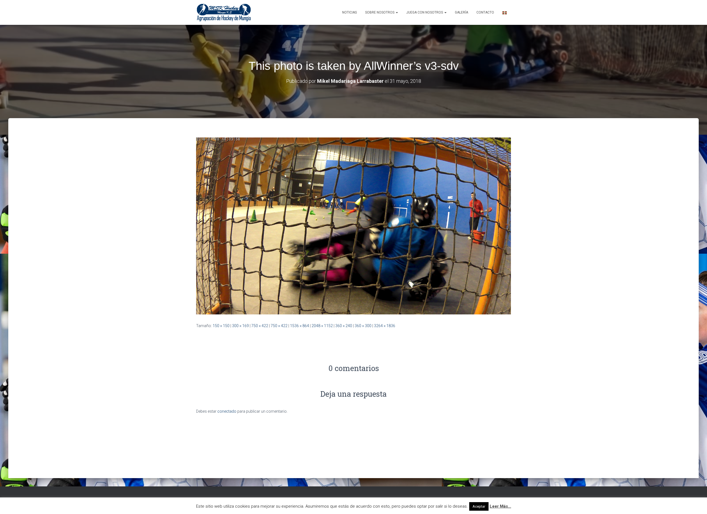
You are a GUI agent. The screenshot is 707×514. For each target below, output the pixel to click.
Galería (461, 12)
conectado (226, 411)
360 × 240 (343, 326)
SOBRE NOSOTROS (380, 12)
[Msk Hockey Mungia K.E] (224, 12)
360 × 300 (363, 326)
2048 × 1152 (322, 326)
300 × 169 (240, 326)
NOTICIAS (349, 12)
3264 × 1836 (384, 326)
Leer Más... (500, 506)
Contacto (485, 12)
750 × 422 (259, 326)
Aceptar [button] (479, 506)
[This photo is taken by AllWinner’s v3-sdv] (353, 225)
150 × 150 (221, 326)
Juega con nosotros (425, 12)
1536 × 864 (299, 326)
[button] (396, 12)
